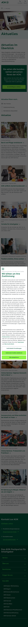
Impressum (21, 342)
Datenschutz (6, 337)
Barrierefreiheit (9, 344)
